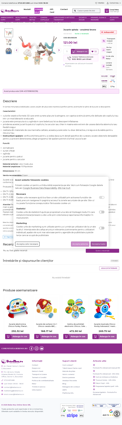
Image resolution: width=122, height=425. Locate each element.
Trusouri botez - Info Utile (106, 380)
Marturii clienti (37, 371)
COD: (65, 38)
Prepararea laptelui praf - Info (107, 386)
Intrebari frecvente (69, 380)
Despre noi (36, 368)
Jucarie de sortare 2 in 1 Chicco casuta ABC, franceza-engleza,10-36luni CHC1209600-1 (46, 325)
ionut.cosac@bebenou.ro (14, 394)
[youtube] (42, 348)
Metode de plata (68, 371)
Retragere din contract (71, 387)
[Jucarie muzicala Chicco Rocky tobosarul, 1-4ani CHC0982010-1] (104, 308)
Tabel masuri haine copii (72, 368)
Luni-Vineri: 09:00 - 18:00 (13, 384)
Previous (16, 50)
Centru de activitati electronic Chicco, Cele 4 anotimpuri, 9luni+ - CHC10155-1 (76, 325)
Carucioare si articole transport (64, 19)
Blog (64, 384)
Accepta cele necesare (27, 244)
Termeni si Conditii (39, 377)
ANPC (64, 390)
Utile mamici (37, 390)
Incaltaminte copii (21, 19)
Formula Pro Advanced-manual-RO (106, 368)
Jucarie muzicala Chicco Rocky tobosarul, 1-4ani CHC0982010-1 (104, 325)
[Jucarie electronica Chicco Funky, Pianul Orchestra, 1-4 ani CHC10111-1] (17, 308)
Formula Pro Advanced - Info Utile (106, 374)
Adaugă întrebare (109, 268)
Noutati (27, 9)
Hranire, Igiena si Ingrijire (98, 19)
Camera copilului (44, 19)
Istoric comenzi (68, 374)
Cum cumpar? (67, 365)
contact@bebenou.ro (12, 387)
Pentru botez (32, 19)
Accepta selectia (80, 244)
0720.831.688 (9, 380)
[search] (75, 10)
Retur (34, 384)
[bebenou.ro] (10, 10)
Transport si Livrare (39, 374)
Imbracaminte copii (7, 19)
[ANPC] (99, 405)
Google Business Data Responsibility (40, 188)
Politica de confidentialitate (43, 380)
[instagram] (36, 348)
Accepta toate (98, 244)
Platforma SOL (68, 393)
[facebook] (31, 348)
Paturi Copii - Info (102, 383)
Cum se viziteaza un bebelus (107, 377)
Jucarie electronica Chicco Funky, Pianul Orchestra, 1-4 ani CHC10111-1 (17, 325)
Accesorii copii (114, 19)
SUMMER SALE (38, 10)
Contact (64, 9)
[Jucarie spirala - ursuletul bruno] (38, 50)
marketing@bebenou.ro (13, 391)
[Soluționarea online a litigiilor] (114, 405)
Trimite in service (38, 387)
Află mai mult (64, 188)
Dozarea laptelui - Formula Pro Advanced (105, 393)
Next (59, 50)
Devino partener (68, 377)
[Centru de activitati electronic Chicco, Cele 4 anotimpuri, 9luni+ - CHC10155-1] (75, 308)
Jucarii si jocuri (83, 19)
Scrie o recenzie (82, 34)
